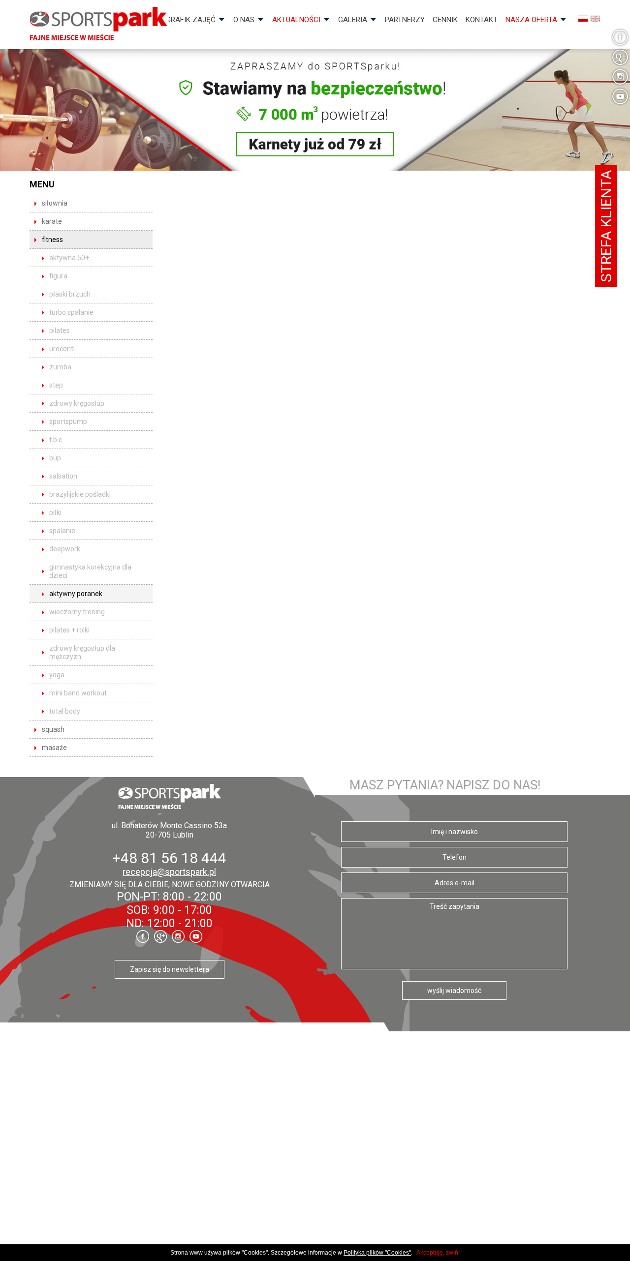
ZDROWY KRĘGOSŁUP (76, 403)
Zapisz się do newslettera (169, 969)
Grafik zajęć (191, 19)
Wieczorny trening (77, 612)
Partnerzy (405, 19)
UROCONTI (62, 349)
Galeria (352, 19)
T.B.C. (56, 440)
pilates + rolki (69, 630)
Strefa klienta (606, 226)
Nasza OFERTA (531, 19)
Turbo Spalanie (71, 312)
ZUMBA (60, 367)
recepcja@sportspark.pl (169, 872)
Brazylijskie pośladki (80, 494)
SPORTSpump (68, 421)
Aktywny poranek (75, 594)
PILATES (59, 330)
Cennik (445, 19)
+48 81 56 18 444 (169, 858)
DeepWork (64, 549)
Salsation (63, 476)
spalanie (62, 531)
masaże (54, 747)
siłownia (54, 203)
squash (53, 729)
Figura (58, 276)
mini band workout (78, 693)
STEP (56, 385)
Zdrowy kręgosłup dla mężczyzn (82, 652)
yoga (56, 675)
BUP (55, 458)
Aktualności (296, 19)
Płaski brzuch (70, 294)
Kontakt (482, 19)
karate (52, 221)
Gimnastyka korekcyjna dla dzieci (90, 571)
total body (64, 711)
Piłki (55, 512)
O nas (243, 19)
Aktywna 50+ (69, 258)
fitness (52, 239)
